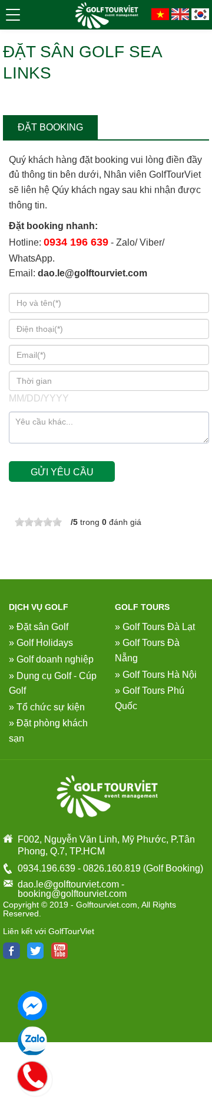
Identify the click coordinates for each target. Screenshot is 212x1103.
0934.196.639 (46, 868)
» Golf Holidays (41, 643)
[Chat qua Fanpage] (32, 1005)
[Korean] (200, 13)
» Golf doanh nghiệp (51, 659)
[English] (180, 13)
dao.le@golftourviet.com (92, 273)
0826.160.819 (112, 868)
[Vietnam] (160, 13)
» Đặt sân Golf (38, 627)
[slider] (38, 522)
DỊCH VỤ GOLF (38, 607)
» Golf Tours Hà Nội (156, 675)
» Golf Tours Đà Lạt (155, 627)
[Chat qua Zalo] (32, 1041)
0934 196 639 (76, 242)
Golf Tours (142, 607)
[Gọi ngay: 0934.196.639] (33, 1074)
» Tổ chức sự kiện (47, 707)
